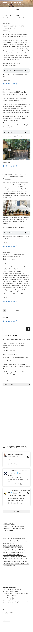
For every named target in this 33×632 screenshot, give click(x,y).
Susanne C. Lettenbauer (15, 454)
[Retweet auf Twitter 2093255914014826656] (12, 464)
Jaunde (14, 552)
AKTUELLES (12, 524)
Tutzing (26, 563)
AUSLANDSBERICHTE (10, 526)
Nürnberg (17, 559)
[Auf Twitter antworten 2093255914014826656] (8, 464)
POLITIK (5, 531)
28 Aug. (19, 456)
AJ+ (9, 493)
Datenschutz (6, 621)
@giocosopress (11, 456)
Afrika (4, 538)
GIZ (18, 550)
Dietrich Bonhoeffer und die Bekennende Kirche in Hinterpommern (13, 256)
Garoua (14, 550)
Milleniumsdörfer (21, 556)
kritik (21, 554)
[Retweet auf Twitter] (12, 470)
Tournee (16, 563)
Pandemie (24, 559)
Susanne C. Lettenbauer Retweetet (21, 470)
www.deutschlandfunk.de (17, 227)
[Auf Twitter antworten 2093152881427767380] (8, 484)
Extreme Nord (7, 550)
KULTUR (21, 528)
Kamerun (20, 552)
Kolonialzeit (15, 554)
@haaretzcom (22, 473)
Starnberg (25, 561)
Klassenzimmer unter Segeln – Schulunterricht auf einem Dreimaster (14, 176)
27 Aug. (20, 492)
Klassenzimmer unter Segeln (16, 189)
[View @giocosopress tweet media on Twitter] (9, 459)
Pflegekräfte (6, 561)
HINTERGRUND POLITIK (10, 528)
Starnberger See (8, 563)
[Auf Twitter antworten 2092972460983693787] (8, 503)
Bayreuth (18, 538)
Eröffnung (20, 548)
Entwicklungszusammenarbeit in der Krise (15, 357)
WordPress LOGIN (8, 613)
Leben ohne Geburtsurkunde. (11, 361)
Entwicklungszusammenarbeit (12, 545)
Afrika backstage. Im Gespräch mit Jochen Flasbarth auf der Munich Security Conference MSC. (16, 366)
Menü (17, 9)
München (11, 559)
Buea (23, 538)
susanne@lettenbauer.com (11, 600)
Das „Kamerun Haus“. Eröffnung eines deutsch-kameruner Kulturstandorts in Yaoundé (14, 345)
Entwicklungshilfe (8, 543)
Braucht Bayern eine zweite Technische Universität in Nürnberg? (13, 28)
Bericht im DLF (7, 74)
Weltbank (6, 566)
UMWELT (12, 531)
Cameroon (6, 541)
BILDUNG (20, 526)
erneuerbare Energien (9, 548)
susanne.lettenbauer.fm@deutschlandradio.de (16, 602)
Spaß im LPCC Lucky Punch (11, 354)
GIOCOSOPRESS (12, 2)
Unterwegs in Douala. (9, 350)
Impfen (5, 552)
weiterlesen (6, 80)
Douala (25, 541)
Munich (5, 559)
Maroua (12, 556)
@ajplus (15, 492)
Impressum (6, 617)
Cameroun (13, 541)
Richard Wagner (16, 561)
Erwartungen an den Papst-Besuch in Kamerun (16, 339)
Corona (19, 541)
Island (10, 552)
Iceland (22, 550)
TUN (21, 59)
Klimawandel (7, 554)
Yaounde (12, 566)
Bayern (12, 538)
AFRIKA (5, 524)
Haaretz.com (12, 473)
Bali (8, 538)
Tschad (21, 563)
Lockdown (6, 556)
